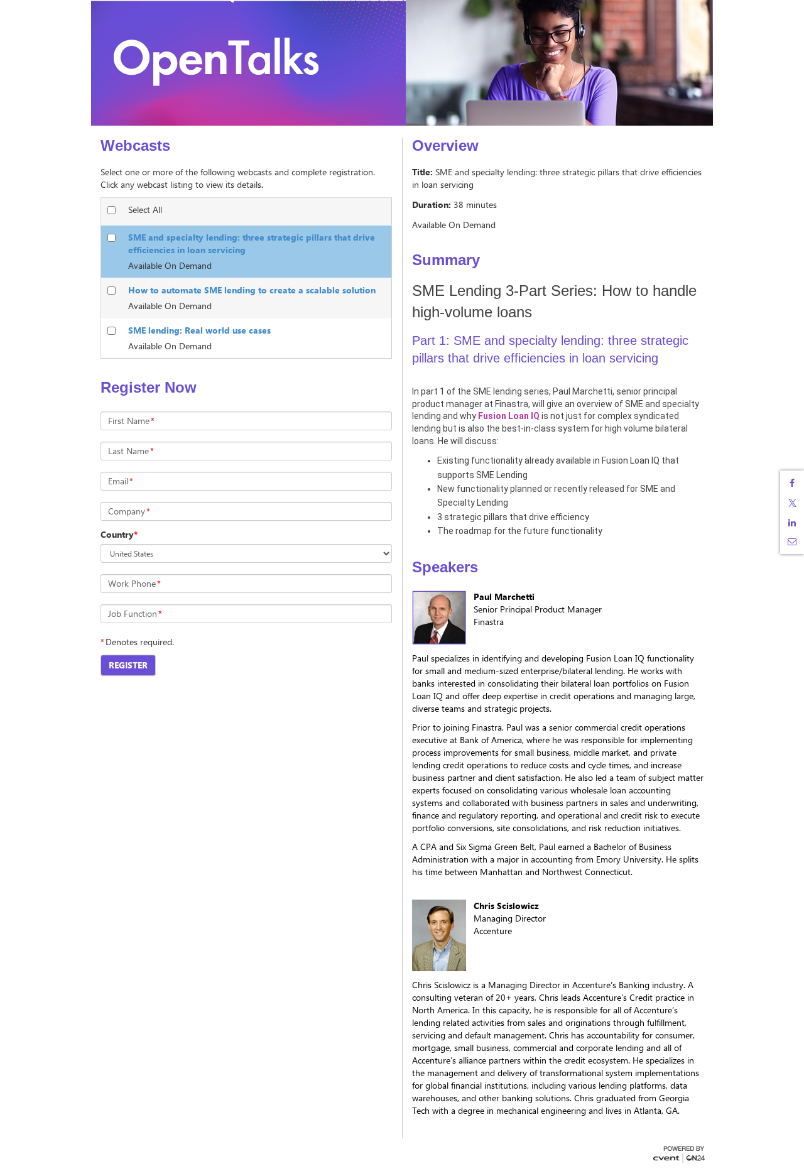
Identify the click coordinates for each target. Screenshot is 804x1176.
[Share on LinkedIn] (792, 522)
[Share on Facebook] (792, 483)
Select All (145, 209)
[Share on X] (792, 503)
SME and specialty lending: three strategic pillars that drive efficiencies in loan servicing (251, 243)
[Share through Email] (792, 541)
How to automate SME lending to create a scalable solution (252, 290)
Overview (445, 145)
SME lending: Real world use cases (199, 330)
